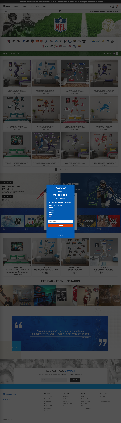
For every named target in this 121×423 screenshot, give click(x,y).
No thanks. (60, 235)
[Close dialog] (73, 186)
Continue (60, 226)
